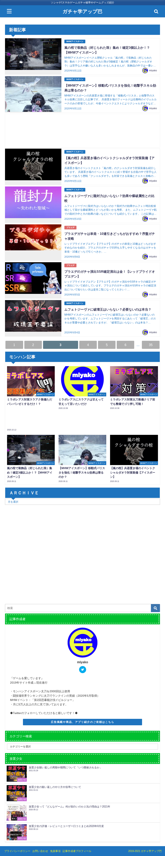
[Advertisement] (82, 130)
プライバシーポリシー (17, 851)
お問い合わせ (40, 851)
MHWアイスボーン (74, 41)
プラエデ (70, 227)
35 (151, 344)
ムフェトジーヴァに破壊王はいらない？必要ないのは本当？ (107, 309)
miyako (153, 70)
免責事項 (55, 851)
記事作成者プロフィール (77, 851)
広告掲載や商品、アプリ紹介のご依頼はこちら (82, 722)
